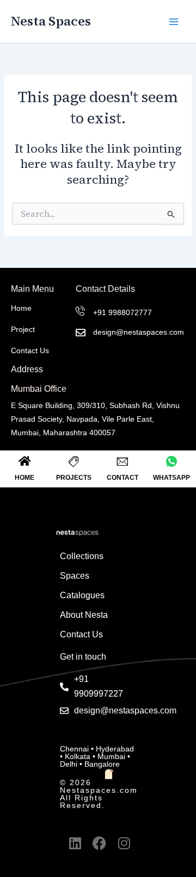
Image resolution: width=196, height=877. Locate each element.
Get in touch (83, 656)
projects (73, 477)
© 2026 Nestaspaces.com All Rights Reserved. (99, 794)
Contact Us (30, 350)
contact (122, 477)
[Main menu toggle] (173, 21)
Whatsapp (171, 477)
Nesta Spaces (51, 21)
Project (23, 329)
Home (21, 308)
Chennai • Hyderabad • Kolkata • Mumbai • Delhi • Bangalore (97, 756)
